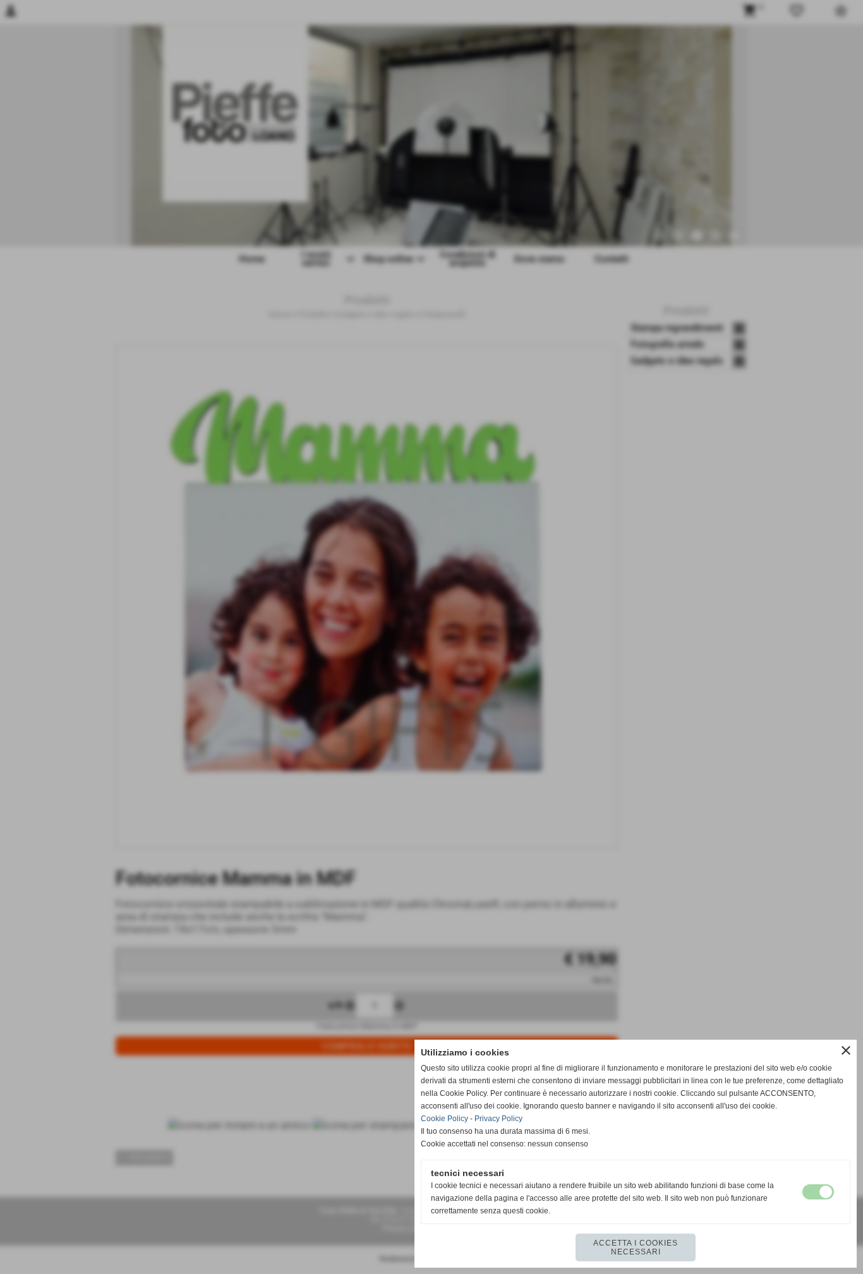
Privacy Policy (498, 1118)
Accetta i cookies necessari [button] (635, 1247)
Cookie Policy (444, 1118)
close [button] (846, 1050)
